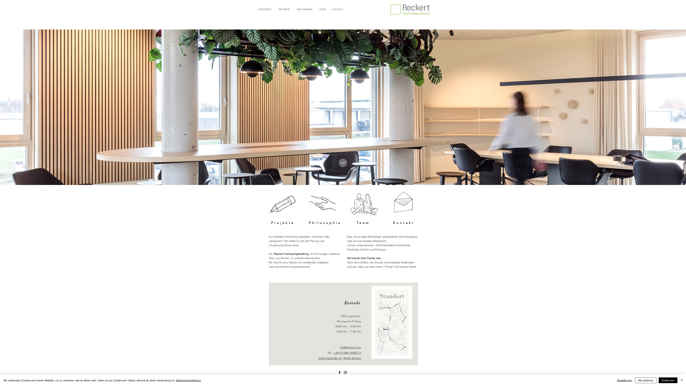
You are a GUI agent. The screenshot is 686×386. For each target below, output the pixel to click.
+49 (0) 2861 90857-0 (347, 353)
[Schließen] (682, 380)
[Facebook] (340, 372)
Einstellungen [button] (624, 380)
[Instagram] (345, 372)
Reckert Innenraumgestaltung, (292, 254)
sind (312, 254)
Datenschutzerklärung (188, 380)
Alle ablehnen (645, 380)
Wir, (271, 254)
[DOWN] (343, 163)
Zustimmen (668, 380)
